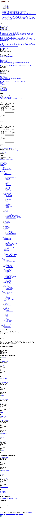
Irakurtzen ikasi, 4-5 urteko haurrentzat (8, 17)
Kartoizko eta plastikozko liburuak (11, 177)
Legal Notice (16, 514)
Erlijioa (7, 322)
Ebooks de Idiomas (5, 56)
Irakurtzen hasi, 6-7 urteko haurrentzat (19, 17)
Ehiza (1, 76)
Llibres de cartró (6, 225)
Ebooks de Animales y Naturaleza (9, 269)
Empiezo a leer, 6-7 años (4, 65)
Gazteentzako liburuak (5, 7)
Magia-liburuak (23, 13)
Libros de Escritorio (3, 46)
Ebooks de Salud (2, 64)
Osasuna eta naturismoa (21, 43)
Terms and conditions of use (10, 514)
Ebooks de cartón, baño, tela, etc (14, 58)
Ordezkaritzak (2, 83)
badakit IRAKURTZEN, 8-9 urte (11, 256)
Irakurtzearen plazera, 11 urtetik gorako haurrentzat (27, 18)
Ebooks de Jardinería (3, 61)
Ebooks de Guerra (8, 281)
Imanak (15, 13)
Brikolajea (14, 16)
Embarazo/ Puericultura (8, 64)
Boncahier (7, 10)
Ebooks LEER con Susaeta (8, 287)
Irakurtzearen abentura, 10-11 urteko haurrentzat (13, 18)
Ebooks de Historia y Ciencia (10, 279)
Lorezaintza (5, 79)
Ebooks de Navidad (5, 59)
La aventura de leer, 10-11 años (18, 65)
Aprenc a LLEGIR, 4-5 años (10, 230)
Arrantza (3, 76)
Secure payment (2, 514)
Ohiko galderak (2, 84)
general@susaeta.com (28, 512)
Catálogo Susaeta (12, 150)
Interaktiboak (10, 12)
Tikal (5, 10)
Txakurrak (7, 310)
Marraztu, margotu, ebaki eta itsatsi (7, 11)
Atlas (1, 56)
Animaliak (26, 13)
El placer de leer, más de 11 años (27, 65)
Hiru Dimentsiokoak (9, 245)
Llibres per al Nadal (7, 227)
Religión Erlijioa (8, 199)
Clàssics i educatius (7, 222)
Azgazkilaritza (21, 15)
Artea (7, 210)
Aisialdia (14, 15)
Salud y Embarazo (7, 282)
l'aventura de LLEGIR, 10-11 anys (11, 233)
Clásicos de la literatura (3, 53)
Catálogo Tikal (17, 150)
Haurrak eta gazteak (7, 240)
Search (2, 121)
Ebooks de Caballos (19, 62)
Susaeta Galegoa (4, 258)
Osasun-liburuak (24, 16)
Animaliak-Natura (19, 16)
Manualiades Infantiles (26, 14)
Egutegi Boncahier (9, 46)
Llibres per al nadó (7, 219)
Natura (7, 314)
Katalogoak (6, 328)
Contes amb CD (6, 221)
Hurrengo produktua (3, 492)
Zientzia (7, 197)
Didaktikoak (6, 12)
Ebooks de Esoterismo (9, 277)
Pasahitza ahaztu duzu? (3, 97)
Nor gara (1, 82)
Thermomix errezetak (17, 80)
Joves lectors (6, 235)
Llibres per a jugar (7, 220)
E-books (3, 10)
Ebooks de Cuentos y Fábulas (4, 58)
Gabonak (10, 13)
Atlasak (5, 252)
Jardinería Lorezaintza (9, 205)
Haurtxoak (7, 248)
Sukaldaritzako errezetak (4, 80)
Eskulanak (8, 79)
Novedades (2, 150)
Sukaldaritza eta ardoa (19, 44)
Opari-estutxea (14, 44)
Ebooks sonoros (27, 58)
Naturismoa (2, 78)
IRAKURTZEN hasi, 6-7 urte (10, 255)
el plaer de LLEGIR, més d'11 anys (11, 234)
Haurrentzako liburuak (7, 238)
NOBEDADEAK (3, 171)
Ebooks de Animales (3, 62)
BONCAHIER (12, 103)
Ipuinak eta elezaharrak (9, 241)
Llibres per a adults (7, 236)
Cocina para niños (20, 14)
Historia (7, 198)
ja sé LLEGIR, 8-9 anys (9, 232)
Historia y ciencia (8, 321)
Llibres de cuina (6, 226)
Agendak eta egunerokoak (20, 33)
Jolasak (6, 77)
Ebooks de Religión (9, 280)
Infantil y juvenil (6, 260)
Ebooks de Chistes (8, 264)
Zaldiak (7, 315)
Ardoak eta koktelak (11, 80)
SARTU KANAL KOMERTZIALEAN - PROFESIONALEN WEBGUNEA (12, 98)
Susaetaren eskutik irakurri (7, 42)
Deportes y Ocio (6, 274)
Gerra (5, 15)
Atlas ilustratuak (7, 30)
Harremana (2, 146)
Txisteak (7, 13)
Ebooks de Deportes (9, 275)
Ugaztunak (7, 313)
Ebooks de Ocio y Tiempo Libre (11, 276)
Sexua (26, 43)
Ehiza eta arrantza (8, 43)
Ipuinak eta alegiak (15, 11)
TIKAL (7, 103)
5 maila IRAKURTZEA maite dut (11, 218)
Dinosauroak (6, 14)
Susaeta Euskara (4, 237)
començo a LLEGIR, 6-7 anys (10, 231)
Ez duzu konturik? (10, 97)
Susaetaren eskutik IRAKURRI (9, 253)
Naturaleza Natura (14, 34)
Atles (5, 229)
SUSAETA (3, 103)
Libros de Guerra (25, 44)
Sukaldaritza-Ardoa (9, 195)
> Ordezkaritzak (6, 498)
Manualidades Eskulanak (9, 16)
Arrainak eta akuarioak (9, 311)
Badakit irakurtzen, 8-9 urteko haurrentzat (12, 215)
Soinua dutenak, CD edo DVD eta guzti (12, 243)
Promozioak (2, 328)
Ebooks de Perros (9, 62)
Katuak (7, 316)
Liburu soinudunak (15, 12)
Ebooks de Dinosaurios (25, 62)
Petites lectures (6, 228)
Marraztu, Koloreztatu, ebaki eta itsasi (11, 244)
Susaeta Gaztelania (5, 173)
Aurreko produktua (3, 491)
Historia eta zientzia (14, 14)
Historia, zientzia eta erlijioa (7, 44)
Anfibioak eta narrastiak (9, 312)
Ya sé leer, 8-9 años (10, 65)
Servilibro (3, 516)
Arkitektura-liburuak (9, 323)
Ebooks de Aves (14, 62)
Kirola (7, 15)
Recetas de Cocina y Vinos (8, 266)
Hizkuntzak (9, 14)
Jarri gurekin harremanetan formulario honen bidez (7, 494)
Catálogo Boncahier (7, 150)
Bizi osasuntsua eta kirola (14, 43)
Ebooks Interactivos (22, 58)
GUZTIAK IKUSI (3, 152)
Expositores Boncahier (15, 46)
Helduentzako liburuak (7, 194)
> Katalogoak (11, 498)
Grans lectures (6, 223)
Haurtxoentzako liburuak (6, 5)
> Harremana (15, 498)
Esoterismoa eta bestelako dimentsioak (9, 324)
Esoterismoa (17, 15)
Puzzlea (12, 13)
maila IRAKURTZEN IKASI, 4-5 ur (11, 254)
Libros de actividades (32, 14)
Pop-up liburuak (18, 13)
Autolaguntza (11, 78)
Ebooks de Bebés (10, 56)
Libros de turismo (10, 15)
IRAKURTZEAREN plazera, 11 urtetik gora (12, 257)
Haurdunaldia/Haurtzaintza (30, 16)
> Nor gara (2, 498)
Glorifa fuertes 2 (2, 30)
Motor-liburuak (26, 15)
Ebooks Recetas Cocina (3, 60)
